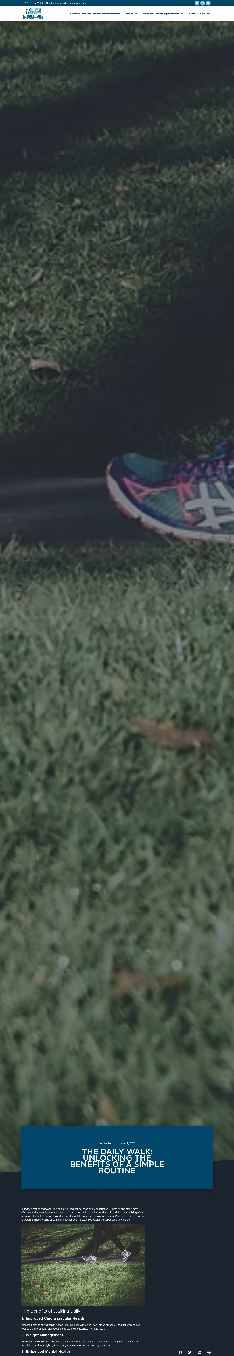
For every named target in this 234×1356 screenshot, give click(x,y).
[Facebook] (197, 3)
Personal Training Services (161, 13)
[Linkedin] (208, 3)
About (129, 13)
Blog (192, 13)
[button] (180, 1352)
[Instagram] (202, 3)
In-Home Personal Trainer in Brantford (94, 13)
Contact (205, 13)
